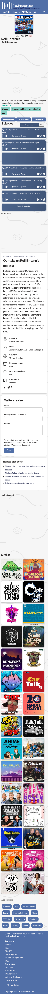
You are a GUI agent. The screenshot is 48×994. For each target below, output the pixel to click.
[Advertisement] (24, 71)
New (7, 948)
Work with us (11, 980)
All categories (11, 954)
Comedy (5, 109)
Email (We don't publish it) (15, 414)
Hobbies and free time (21, 109)
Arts (16, 906)
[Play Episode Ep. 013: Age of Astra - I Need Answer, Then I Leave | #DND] (6, 187)
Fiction (6, 913)
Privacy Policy (11, 973)
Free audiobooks (20, 913)
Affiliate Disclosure (13, 977)
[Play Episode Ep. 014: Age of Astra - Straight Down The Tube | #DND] (6, 174)
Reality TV (37, 925)
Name (6, 405)
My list (28, 12)
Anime (25, 925)
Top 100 (6, 12)
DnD (4, 113)
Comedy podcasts (18, 256)
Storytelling (20, 919)
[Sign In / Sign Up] (44, 12)
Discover (16, 12)
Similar (40, 119)
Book (5, 925)
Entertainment (29, 906)
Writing (15, 925)
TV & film (7, 919)
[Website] (9, 388)
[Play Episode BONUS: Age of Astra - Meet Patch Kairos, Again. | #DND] (6, 149)
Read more (6, 105)
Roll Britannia (30, 256)
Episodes (24, 119)
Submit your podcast (14, 957)
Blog (7, 961)
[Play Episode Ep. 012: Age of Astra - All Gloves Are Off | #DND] (6, 200)
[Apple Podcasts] (5, 388)
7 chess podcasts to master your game (19, 483)
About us (9, 967)
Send (9, 450)
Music (34, 913)
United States (13, 985)
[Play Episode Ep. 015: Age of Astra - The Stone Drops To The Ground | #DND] (6, 136)
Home (8, 944)
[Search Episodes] (41, 125)
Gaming (36, 109)
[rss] (12, 388)
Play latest (9, 119)
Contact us (10, 970)
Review (7, 423)
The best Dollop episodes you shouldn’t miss (22, 473)
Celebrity (33, 919)
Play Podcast (7, 256)
